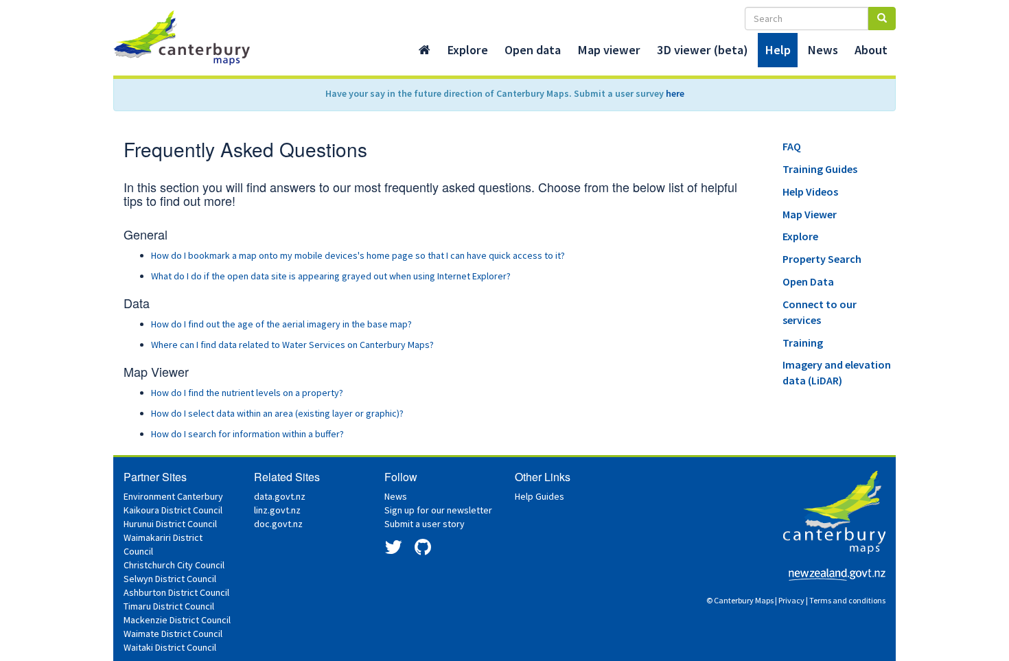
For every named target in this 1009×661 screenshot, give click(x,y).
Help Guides (539, 496)
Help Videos (810, 191)
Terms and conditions (847, 600)
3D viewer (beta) (702, 50)
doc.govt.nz (278, 524)
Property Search (821, 259)
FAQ (791, 146)
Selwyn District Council (170, 578)
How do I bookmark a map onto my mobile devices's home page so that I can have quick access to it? (359, 255)
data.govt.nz (279, 496)
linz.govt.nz (277, 510)
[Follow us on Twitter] (393, 550)
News (822, 50)
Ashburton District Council (176, 592)
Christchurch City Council (174, 565)
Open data (533, 50)
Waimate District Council (173, 633)
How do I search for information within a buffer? (247, 434)
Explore (467, 50)
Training (802, 342)
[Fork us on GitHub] (423, 550)
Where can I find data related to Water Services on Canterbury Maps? (292, 344)
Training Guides (819, 169)
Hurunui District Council (170, 524)
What (331, 276)
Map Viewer (809, 214)
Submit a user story (424, 524)
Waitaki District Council (170, 647)
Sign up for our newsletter (438, 510)
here (675, 93)
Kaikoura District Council (173, 510)
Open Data (808, 281)
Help (778, 50)
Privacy (791, 600)
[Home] (424, 50)
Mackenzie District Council (177, 620)
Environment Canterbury (173, 496)
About (871, 50)
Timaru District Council (169, 606)
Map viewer (608, 50)
